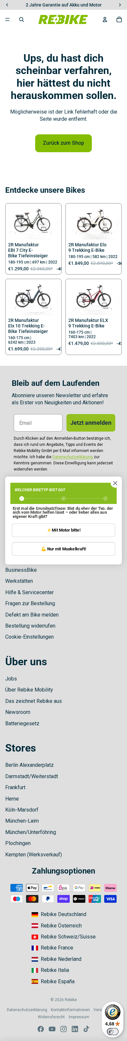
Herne (12, 799)
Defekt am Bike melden (32, 615)
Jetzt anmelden (90, 422)
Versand (101, 1010)
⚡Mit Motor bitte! (63, 530)
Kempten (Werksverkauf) (33, 854)
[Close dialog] (115, 483)
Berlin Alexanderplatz (29, 765)
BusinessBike (21, 570)
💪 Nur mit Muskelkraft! (63, 548)
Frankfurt (15, 787)
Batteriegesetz (22, 723)
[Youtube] (52, 1029)
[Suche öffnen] (21, 19)
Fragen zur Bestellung (30, 603)
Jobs (11, 679)
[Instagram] (63, 1029)
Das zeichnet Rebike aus (33, 701)
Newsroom (17, 712)
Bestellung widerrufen (30, 626)
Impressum (79, 1017)
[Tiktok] (86, 1029)
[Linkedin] (75, 1029)
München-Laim (22, 821)
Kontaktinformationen (70, 1010)
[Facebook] (41, 1029)
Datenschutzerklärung (27, 1010)
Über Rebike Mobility (29, 690)
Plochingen (18, 843)
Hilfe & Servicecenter (29, 592)
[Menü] (7, 19)
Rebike (71, 1000)
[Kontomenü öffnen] (105, 19)
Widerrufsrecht (51, 1017)
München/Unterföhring (30, 832)
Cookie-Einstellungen (29, 637)
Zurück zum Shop (63, 143)
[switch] (113, 1031)
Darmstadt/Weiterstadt (31, 776)
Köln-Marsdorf (21, 810)
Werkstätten (19, 581)
